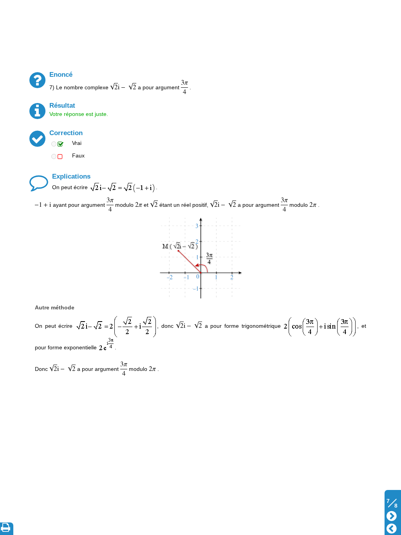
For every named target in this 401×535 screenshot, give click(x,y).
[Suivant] (392, 515)
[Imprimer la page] (7, 528)
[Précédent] (392, 527)
